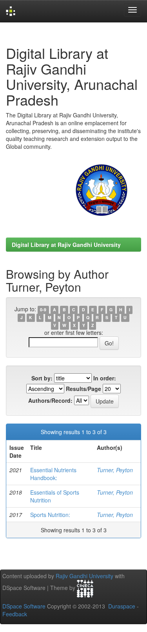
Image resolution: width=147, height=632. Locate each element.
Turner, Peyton (115, 470)
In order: (104, 378)
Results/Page (83, 389)
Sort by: (42, 378)
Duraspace (121, 606)
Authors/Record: (50, 400)
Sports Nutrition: (50, 515)
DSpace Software (23, 606)
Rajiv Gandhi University (84, 576)
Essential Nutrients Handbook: (53, 474)
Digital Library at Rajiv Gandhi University (66, 244)
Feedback (14, 614)
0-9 (43, 309)
